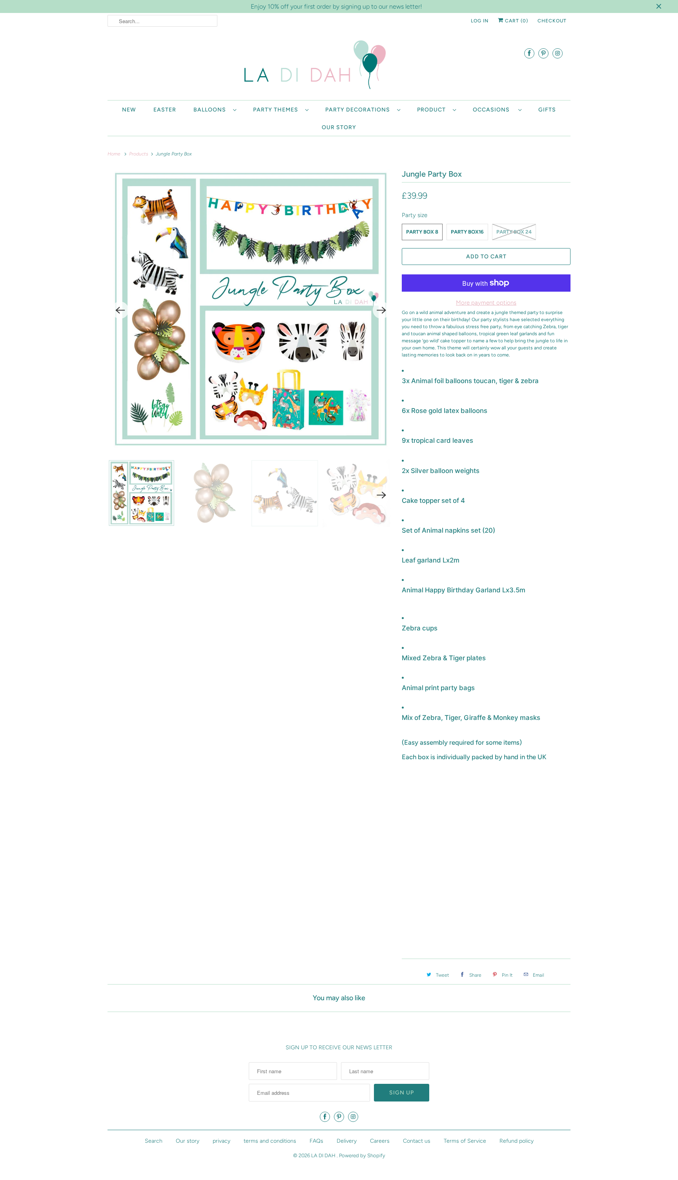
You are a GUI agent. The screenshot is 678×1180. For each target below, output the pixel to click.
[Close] (446, 522)
